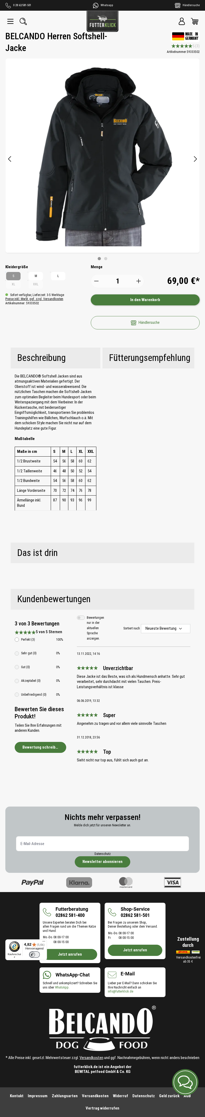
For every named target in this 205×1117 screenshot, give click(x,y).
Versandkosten (91, 1057)
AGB (187, 1095)
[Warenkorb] (195, 21)
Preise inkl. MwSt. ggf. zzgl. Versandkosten (34, 299)
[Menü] (10, 21)
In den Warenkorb (145, 299)
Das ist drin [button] (37, 552)
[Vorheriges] (9, 159)
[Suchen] (23, 21)
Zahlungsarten (65, 1095)
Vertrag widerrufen (102, 1108)
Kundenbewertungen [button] (53, 599)
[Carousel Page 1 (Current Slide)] (99, 258)
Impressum (38, 1095)
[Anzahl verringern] (96, 281)
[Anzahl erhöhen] (138, 281)
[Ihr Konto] (182, 21)
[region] (102, 159)
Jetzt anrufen (70, 954)
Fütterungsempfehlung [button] (149, 357)
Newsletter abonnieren (102, 861)
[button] (185, 1082)
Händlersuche (149, 322)
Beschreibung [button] (41, 357)
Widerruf (120, 1095)
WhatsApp (62, 987)
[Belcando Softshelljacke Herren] (102, 155)
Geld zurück (169, 1095)
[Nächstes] (195, 159)
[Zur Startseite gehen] (102, 21)
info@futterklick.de (120, 991)
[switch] (34, 954)
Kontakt (16, 1095)
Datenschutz (102, 854)
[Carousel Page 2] (105, 258)
